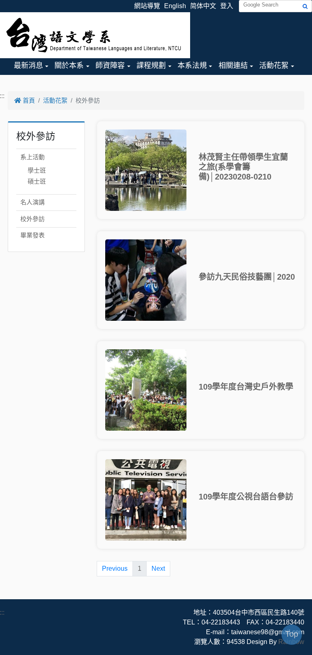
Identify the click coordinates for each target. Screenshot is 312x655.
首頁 (28, 100)
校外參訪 (32, 218)
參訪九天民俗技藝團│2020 (247, 276)
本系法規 (192, 65)
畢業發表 (32, 235)
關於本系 (69, 65)
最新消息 (28, 65)
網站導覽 (147, 5)
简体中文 (203, 5)
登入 (226, 5)
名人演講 (32, 202)
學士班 (37, 170)
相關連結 (233, 65)
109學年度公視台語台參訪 (246, 496)
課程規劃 (151, 65)
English (175, 5)
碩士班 (37, 181)
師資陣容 (110, 65)
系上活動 (32, 156)
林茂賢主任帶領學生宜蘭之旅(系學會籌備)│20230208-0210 (243, 167)
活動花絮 (273, 65)
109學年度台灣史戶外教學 (246, 386)
